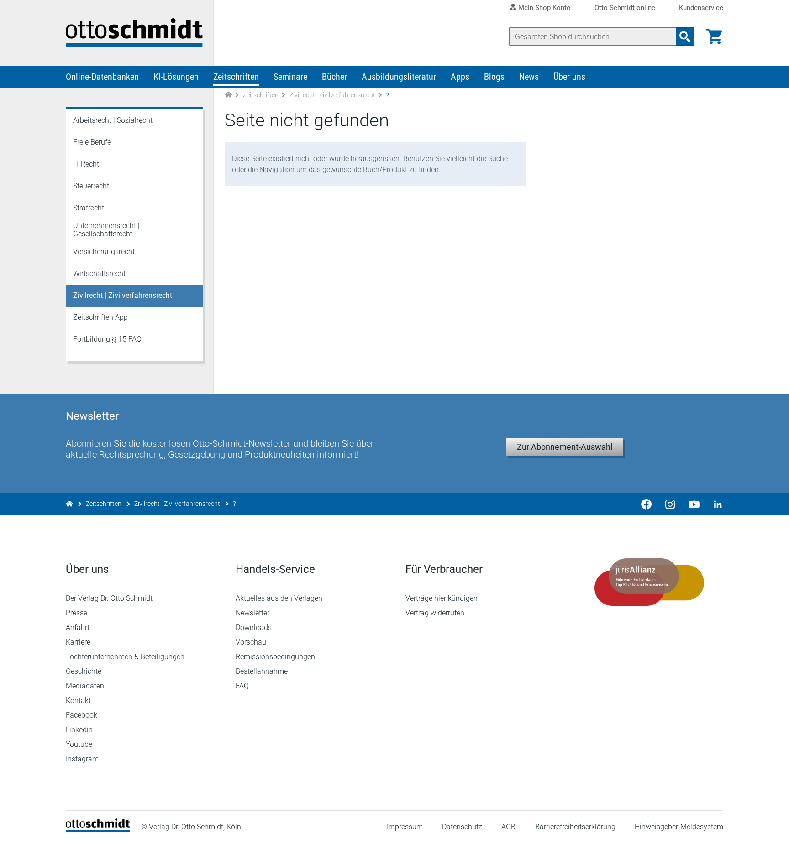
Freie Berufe (92, 142)
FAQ (242, 686)
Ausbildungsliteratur (399, 76)
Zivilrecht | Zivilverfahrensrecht (332, 95)
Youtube (79, 744)
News (529, 76)
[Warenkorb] (714, 36)
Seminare (290, 76)
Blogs (494, 76)
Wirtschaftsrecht (99, 273)
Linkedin (79, 729)
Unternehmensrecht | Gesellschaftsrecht (106, 229)
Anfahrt (77, 627)
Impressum (405, 826)
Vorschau (251, 642)
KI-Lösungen (176, 76)
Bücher (334, 76)
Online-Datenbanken (102, 76)
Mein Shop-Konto (544, 8)
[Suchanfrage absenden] (685, 36)
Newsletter (252, 613)
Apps (460, 76)
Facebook (81, 715)
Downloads (254, 627)
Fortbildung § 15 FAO (107, 339)
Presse (76, 613)
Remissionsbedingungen (275, 656)
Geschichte (83, 671)
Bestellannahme (262, 671)
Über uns (569, 76)
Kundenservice (701, 8)
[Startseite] (98, 829)
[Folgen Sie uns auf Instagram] (670, 503)
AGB (508, 826)
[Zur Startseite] (228, 95)
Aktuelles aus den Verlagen (279, 598)
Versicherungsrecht (104, 251)
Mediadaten (85, 686)
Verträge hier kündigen (441, 598)
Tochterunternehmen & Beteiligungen (125, 656)
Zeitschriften (236, 76)
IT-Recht (86, 164)
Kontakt (78, 700)
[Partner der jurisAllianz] (649, 582)
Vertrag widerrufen (434, 613)
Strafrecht (88, 207)
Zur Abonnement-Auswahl (564, 447)
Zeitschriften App (100, 317)
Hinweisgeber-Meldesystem (679, 826)
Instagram (82, 759)
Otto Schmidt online (624, 8)
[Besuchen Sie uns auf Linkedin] (715, 503)
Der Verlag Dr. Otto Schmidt (109, 598)
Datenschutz (462, 826)
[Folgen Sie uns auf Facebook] (647, 503)
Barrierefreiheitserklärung (575, 826)
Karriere (78, 642)
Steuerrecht (91, 186)
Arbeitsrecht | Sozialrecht (113, 120)
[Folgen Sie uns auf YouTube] (694, 503)
